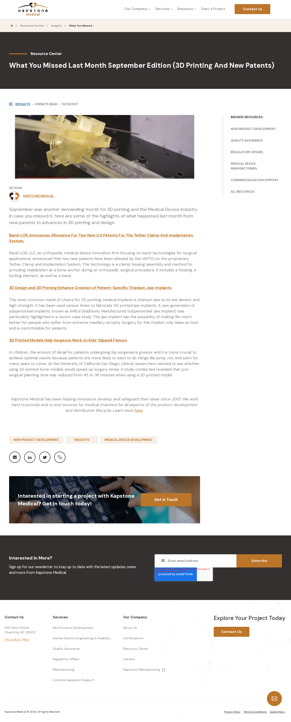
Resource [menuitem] (185, 9)
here (139, 410)
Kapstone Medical (38, 196)
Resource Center (32, 25)
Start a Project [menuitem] (213, 9)
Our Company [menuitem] (135, 9)
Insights (56, 25)
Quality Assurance (247, 140)
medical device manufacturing (244, 166)
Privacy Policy (232, 711)
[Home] (12, 25)
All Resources (243, 192)
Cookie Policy (277, 711)
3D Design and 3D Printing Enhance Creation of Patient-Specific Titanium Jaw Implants (90, 287)
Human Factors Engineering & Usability (81, 638)
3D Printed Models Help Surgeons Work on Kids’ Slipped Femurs (68, 340)
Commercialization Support (254, 180)
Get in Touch (166, 499)
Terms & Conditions (255, 711)
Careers (129, 659)
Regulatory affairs (247, 152)
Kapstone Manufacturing (142, 669)
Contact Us (252, 9)
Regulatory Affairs (66, 659)
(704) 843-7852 (17, 640)
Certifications (133, 638)
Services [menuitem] (162, 9)
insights (22, 104)
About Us (130, 628)
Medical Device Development (129, 440)
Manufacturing (63, 669)
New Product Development (36, 440)
